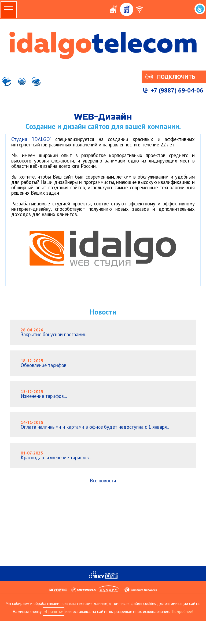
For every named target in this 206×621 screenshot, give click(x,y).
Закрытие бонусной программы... (55, 332)
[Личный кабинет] (200, 9)
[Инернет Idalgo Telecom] (103, 45)
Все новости (103, 480)
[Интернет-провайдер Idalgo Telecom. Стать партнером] (36, 85)
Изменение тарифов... (44, 394)
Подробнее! (182, 611)
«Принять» (53, 611)
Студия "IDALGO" (31, 139)
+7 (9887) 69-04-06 (177, 90)
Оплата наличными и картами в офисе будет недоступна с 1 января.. (95, 425)
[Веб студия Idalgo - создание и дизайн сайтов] (103, 271)
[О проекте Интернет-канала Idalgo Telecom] (7, 85)
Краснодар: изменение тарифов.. (56, 455)
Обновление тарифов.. (44, 363)
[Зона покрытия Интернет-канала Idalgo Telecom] (21, 85)
